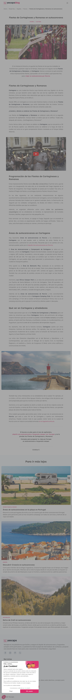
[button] (4, 697)
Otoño (32, 21)
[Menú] (67, 3)
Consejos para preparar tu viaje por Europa (36, 439)
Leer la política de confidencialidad (12, 685)
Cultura (38, 21)
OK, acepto (29, 691)
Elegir (11, 691)
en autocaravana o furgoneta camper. (36, 441)
